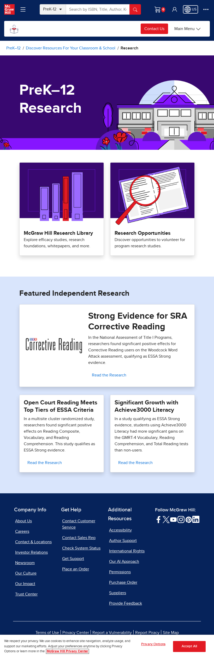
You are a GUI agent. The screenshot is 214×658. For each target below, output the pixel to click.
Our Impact (25, 584)
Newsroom (25, 563)
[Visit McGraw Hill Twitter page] (166, 519)
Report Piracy (147, 633)
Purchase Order (123, 582)
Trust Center (26, 594)
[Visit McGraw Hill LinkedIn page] (195, 519)
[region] (107, 646)
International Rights (127, 551)
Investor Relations (31, 552)
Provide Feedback (125, 603)
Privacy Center (75, 633)
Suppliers (117, 593)
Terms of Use (47, 633)
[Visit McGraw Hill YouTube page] (173, 519)
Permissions (120, 572)
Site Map (171, 633)
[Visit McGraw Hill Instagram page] (181, 519)
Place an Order (75, 569)
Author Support (123, 541)
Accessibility (120, 530)
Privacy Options (153, 644)
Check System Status (81, 548)
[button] (174, 9)
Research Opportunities (143, 233)
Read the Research (109, 375)
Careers (22, 531)
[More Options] (206, 9)
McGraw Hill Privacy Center (67, 651)
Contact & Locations (33, 542)
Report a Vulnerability (112, 633)
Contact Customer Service (78, 524)
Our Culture (26, 573)
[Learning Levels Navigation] (23, 9)
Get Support (73, 559)
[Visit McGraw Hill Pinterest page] (188, 519)
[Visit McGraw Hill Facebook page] (158, 519)
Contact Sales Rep (79, 538)
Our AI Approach (124, 561)
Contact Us (154, 29)
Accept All (189, 646)
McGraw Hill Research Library (58, 233)
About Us (23, 521)
